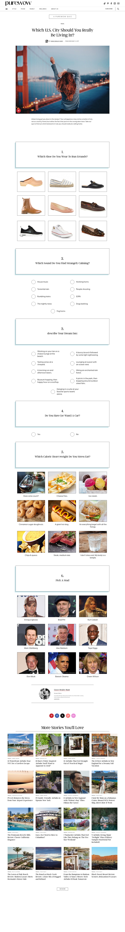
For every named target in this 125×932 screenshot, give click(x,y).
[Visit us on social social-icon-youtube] (118, 3)
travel (62, 23)
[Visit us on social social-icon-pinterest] (108, 3)
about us (54, 9)
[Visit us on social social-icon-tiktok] (105, 3)
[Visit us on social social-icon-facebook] (111, 3)
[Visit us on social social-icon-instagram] (115, 3)
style (14, 9)
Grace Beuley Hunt (57, 41)
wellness (43, 9)
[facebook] (3, 29)
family (32, 9)
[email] (3, 43)
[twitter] (3, 33)
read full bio (56, 699)
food (23, 9)
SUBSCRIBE (109, 9)
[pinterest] (18, 110)
